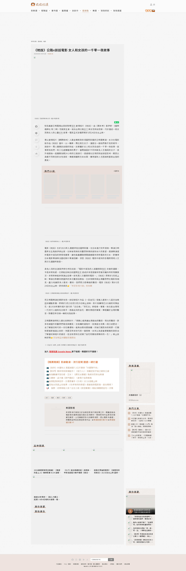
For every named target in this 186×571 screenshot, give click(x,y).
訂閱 (110, 560)
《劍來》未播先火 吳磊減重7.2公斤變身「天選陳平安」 (141, 414)
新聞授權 (76, 564)
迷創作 (75, 10)
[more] (116, 171)
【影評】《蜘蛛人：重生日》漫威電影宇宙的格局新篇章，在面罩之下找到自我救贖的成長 (142, 431)
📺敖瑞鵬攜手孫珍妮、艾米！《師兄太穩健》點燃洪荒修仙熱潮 (75, 374)
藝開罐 (65, 10)
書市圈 (55, 10)
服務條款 (83, 564)
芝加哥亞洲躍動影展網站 (64, 337)
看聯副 (44, 10)
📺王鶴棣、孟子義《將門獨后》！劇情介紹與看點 (69, 377)
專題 (95, 10)
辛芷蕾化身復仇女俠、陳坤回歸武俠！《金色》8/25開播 (142, 419)
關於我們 (119, 564)
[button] (36, 140)
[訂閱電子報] (149, 10)
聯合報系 (105, 564)
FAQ (65, 564)
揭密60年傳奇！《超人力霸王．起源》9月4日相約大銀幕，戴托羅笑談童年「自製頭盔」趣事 (47, 499)
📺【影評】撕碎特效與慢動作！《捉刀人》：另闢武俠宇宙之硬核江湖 (77, 371)
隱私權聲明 (96, 564)
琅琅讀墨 (117, 10)
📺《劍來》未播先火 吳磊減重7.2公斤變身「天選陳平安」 (72, 367)
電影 (44, 41)
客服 (69, 564)
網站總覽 (127, 564)
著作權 (90, 564)
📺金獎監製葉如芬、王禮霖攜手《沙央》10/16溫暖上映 (71, 381)
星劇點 (85, 10)
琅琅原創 (105, 10)
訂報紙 (112, 564)
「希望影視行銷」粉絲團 (81, 285)
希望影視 (50, 54)
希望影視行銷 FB (100, 419)
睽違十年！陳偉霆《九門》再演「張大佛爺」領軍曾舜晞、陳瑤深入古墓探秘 (142, 425)
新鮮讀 (34, 10)
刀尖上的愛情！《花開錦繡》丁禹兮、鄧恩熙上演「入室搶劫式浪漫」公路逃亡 (142, 436)
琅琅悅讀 (33, 41)
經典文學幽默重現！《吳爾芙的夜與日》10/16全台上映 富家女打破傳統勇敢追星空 (107, 472)
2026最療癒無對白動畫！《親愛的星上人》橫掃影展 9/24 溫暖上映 (47, 472)
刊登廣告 (59, 564)
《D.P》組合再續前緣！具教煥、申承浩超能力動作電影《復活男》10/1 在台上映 (77, 472)
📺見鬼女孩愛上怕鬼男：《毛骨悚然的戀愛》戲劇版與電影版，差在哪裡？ (79, 384)
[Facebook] (36, 126)
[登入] (151, 5)
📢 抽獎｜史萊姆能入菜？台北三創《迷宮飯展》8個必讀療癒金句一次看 (79, 388)
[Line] (36, 133)
